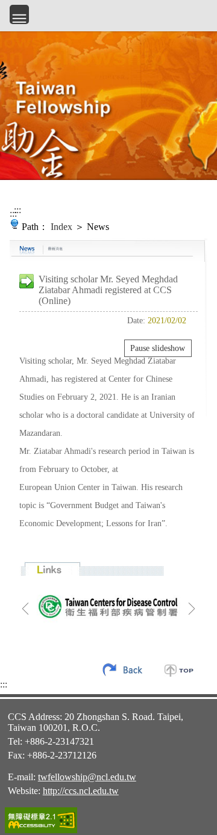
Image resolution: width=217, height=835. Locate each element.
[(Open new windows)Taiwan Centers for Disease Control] (108, 605)
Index (61, 227)
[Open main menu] (19, 14)
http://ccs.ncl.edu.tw (81, 791)
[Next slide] (192, 609)
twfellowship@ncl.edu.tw (87, 777)
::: (13, 213)
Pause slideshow (157, 348)
